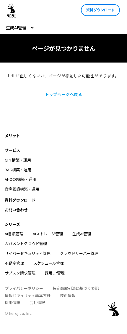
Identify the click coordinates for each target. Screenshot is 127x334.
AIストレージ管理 (48, 233)
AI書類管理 (14, 233)
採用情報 (12, 302)
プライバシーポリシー (24, 288)
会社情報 (37, 302)
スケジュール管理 (48, 263)
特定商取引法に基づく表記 (76, 288)
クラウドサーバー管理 (79, 253)
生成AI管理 (81, 233)
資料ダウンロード (100, 9)
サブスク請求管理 (20, 273)
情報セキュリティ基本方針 (28, 295)
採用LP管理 (55, 273)
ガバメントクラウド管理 (26, 243)
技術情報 (67, 295)
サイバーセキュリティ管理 (28, 253)
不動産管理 (14, 263)
